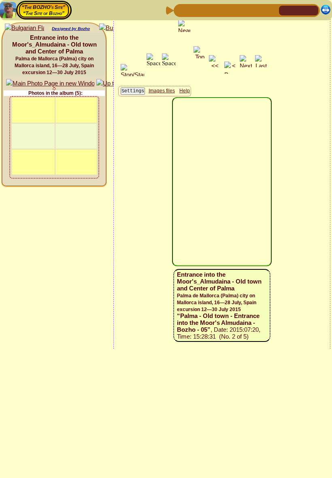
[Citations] (220, 9)
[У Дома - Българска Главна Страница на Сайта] (312, 9)
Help (184, 91)
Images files (162, 91)
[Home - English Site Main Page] (299, 9)
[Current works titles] (233, 9)
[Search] (272, 9)
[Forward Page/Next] (194, 9)
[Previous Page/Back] (181, 9)
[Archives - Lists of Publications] (207, 9)
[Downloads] (259, 9)
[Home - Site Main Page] (286, 9)
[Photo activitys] (246, 9)
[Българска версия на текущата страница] (24, 28)
